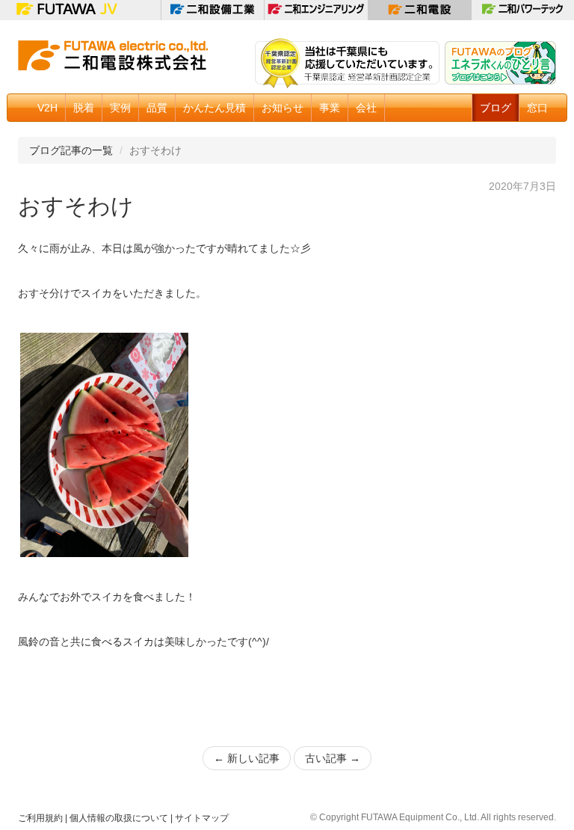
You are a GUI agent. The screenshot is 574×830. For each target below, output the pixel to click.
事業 (329, 108)
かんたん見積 (214, 108)
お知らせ (282, 108)
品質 (156, 108)
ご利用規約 (40, 818)
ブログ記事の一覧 (71, 150)
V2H (47, 108)
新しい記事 (247, 758)
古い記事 (332, 758)
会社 (366, 108)
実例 (120, 108)
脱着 (83, 108)
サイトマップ (202, 818)
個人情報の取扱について (119, 818)
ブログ (495, 108)
